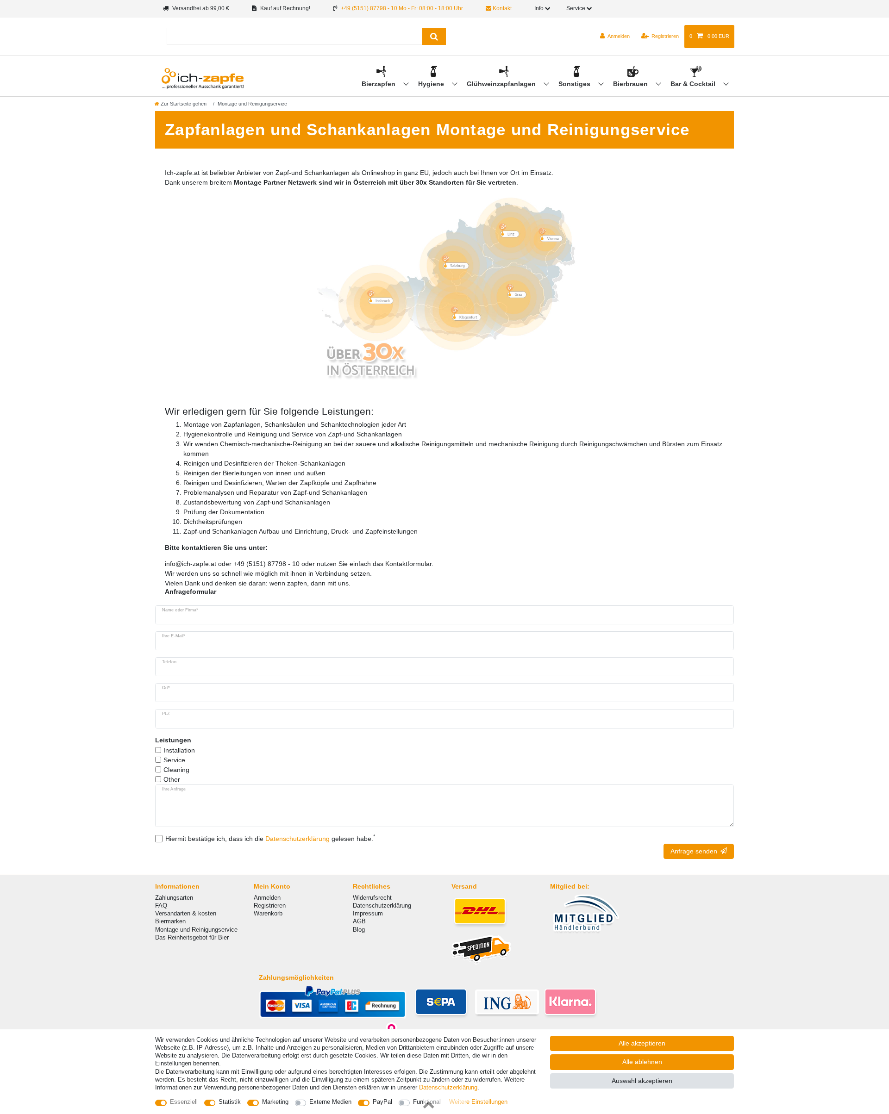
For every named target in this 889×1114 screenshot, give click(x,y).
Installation (179, 750)
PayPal (382, 1101)
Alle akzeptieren (642, 1043)
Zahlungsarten (174, 897)
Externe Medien (330, 1101)
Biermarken (170, 921)
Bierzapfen (379, 83)
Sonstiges (575, 83)
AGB (359, 921)
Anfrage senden (693, 851)
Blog (359, 929)
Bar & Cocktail (693, 83)
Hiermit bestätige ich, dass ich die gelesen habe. (270, 838)
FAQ (161, 905)
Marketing (275, 1101)
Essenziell (184, 1101)
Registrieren (270, 905)
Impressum (368, 913)
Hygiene (432, 83)
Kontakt (501, 8)
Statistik (230, 1101)
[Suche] (434, 36)
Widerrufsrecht (372, 897)
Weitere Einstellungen (478, 1101)
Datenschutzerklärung (382, 905)
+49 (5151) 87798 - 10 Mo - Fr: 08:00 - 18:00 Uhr (402, 8)
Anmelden (267, 897)
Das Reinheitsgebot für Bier (192, 937)
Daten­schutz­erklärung (448, 1087)
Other (171, 779)
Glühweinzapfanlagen (502, 83)
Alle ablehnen (642, 1061)
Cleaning (176, 769)
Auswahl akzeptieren (642, 1080)
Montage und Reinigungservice (196, 929)
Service (174, 760)
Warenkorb (268, 913)
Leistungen (173, 740)
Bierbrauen (631, 83)
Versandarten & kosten (185, 913)
